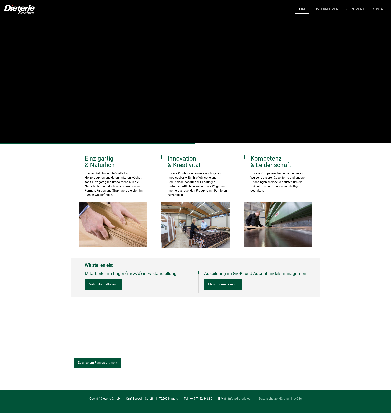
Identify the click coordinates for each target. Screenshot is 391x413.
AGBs (298, 398)
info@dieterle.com (240, 398)
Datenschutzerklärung (274, 398)
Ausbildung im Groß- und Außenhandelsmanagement (256, 273)
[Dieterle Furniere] (19, 9)
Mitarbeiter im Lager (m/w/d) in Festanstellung (130, 273)
